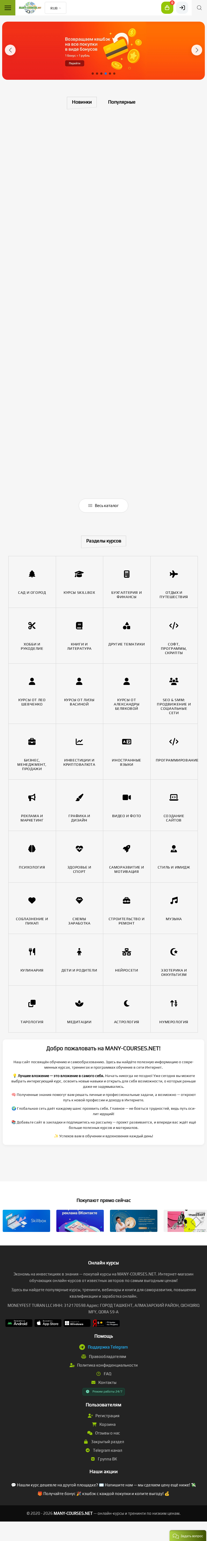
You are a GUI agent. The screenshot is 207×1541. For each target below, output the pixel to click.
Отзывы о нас (107, 1433)
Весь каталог (106, 505)
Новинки (82, 102)
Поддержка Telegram (108, 1347)
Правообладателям (107, 1356)
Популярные (122, 102)
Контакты (107, 1382)
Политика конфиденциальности (107, 1365)
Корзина (107, 1424)
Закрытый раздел (107, 1441)
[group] (103, 51)
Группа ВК (107, 1459)
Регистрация (107, 1415)
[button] (10, 50)
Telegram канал (107, 1450)
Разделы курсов (103, 541)
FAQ (107, 1373)
